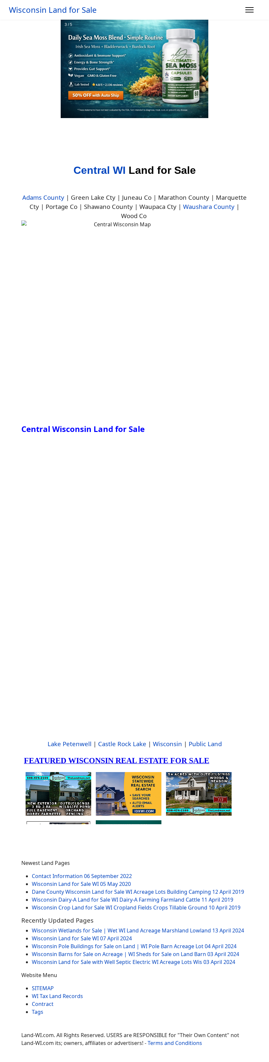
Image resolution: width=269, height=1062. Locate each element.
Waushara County (209, 206)
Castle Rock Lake (122, 744)
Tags (37, 1011)
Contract (42, 1004)
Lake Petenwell (70, 744)
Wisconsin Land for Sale (53, 10)
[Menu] (249, 10)
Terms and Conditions (175, 1043)
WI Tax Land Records (57, 996)
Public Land (205, 744)
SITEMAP (43, 988)
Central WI (99, 170)
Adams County (43, 197)
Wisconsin (167, 744)
